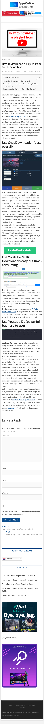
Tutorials (6, 60)
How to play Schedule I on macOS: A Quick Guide (20, 580)
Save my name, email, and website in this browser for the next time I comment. (21, 513)
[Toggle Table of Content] (37, 78)
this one (11, 408)
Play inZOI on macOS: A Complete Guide (17, 584)
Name (5, 468)
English (9, 559)
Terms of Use (22, 707)
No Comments (35, 71)
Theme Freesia (24, 713)
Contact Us (19, 705)
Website (5, 493)
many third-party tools (18, 116)
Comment (6, 435)
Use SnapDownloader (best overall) (17, 81)
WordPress (33, 713)
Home (10, 705)
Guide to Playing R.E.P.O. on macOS (15, 595)
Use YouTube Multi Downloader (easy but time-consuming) (22, 85)
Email (4, 481)
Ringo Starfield (8, 71)
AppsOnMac (6, 713)
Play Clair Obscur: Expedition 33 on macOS (18, 576)
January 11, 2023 (21, 71)
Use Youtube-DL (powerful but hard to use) (20, 89)
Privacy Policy (31, 705)
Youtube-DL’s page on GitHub (23, 400)
